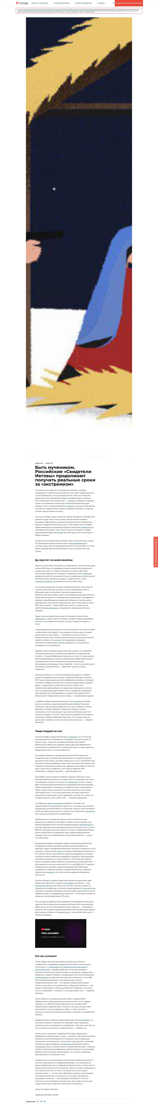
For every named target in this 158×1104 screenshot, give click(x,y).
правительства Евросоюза (74, 967)
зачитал (59, 533)
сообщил (85, 1020)
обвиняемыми (85, 825)
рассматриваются (77, 543)
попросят (58, 640)
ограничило (89, 811)
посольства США (42, 970)
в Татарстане (65, 1044)
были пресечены (51, 608)
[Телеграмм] (41, 1102)
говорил (71, 501)
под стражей (68, 883)
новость (70, 506)
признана (87, 574)
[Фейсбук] (37, 1101)
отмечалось (50, 872)
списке (48, 830)
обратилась (40, 619)
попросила (85, 527)
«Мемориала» (54, 967)
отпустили (87, 888)
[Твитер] (44, 1102)
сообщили (72, 737)
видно (60, 851)
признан (49, 581)
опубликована (41, 977)
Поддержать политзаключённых (129, 3)
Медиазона (39, 463)
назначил (78, 701)
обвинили (72, 782)
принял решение (54, 803)
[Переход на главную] (22, 3)
